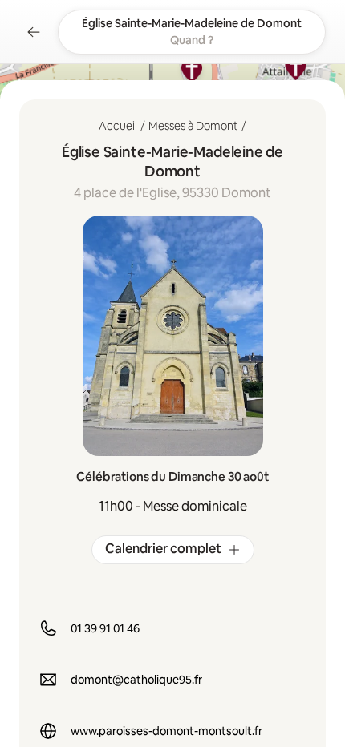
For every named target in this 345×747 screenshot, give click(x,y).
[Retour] (33, 32)
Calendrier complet (163, 548)
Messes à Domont (193, 126)
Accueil (118, 126)
